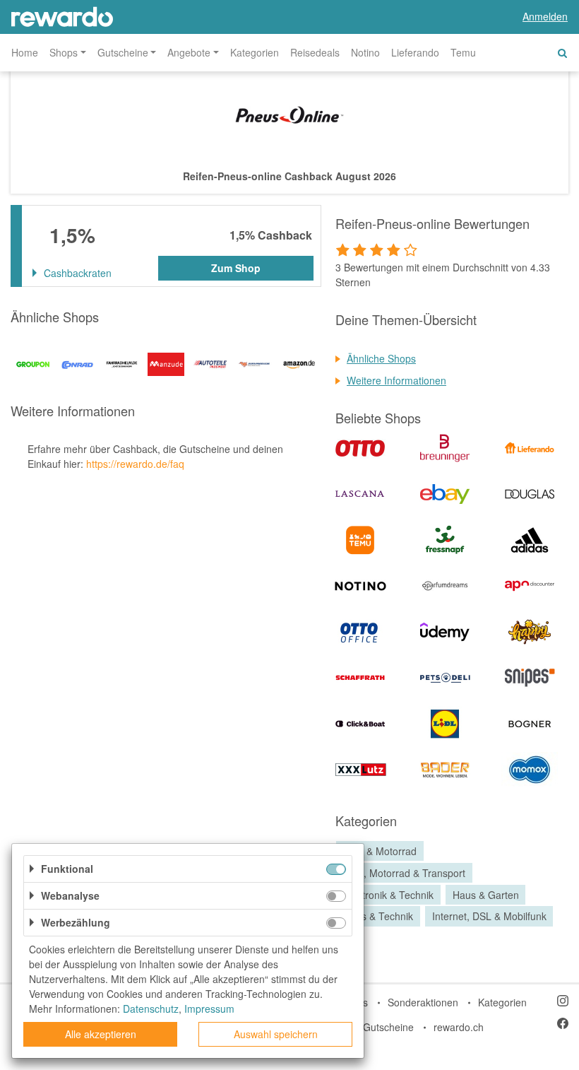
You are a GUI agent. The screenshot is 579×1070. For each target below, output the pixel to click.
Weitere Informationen (396, 380)
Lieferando (415, 52)
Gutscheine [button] (122, 52)
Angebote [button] (188, 52)
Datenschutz (151, 1008)
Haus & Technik (378, 917)
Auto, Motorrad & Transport (404, 873)
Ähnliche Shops (381, 358)
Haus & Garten (486, 895)
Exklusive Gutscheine (366, 1027)
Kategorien (254, 52)
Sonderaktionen (423, 1002)
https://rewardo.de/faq (135, 464)
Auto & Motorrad (380, 851)
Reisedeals (315, 52)
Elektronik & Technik (388, 895)
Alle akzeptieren (100, 1034)
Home (24, 52)
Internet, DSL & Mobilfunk (489, 917)
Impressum (209, 1008)
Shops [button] (63, 52)
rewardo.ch (459, 1027)
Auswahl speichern (276, 1034)
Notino (365, 52)
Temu (463, 52)
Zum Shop (236, 268)
